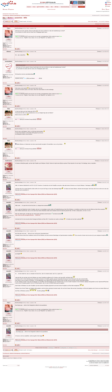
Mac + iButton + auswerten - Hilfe (15, 18)
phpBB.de (61, 367)
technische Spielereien (25, 15)
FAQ (104, 9)
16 (102, 21)
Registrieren (11, 9)
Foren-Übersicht (6, 15)
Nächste (107, 21)
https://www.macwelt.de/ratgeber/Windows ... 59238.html (27, 215)
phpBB (51, 366)
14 (99, 21)
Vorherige (95, 21)
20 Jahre (43, 2)
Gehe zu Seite (90, 21)
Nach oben (5, 48)
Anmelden (6, 9)
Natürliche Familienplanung (15, 15)
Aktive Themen (15, 13)
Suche (108, 9)
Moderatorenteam (10, 18)
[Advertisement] (56, 381)
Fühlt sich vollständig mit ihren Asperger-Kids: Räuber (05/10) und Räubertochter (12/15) (36, 194)
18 (105, 21)
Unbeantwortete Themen (7, 13)
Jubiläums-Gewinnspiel (51, 9)
